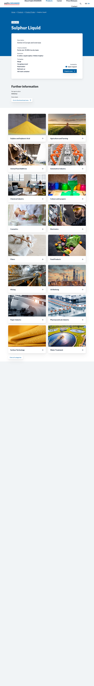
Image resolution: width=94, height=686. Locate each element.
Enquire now (68, 71)
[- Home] (12, 3)
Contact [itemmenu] (74, 6)
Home (13, 12)
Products (20, 12)
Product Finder (30, 12)
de (86, 3)
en (89, 3)
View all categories (15, 357)
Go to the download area (20, 100)
